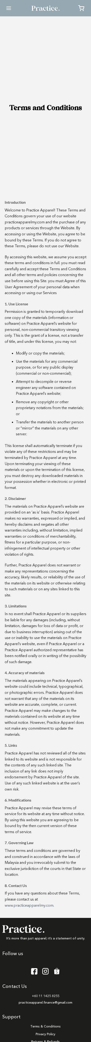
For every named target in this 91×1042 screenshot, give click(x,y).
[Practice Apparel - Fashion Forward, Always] (46, 8)
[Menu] (8, 8)
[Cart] (81, 8)
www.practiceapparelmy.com (29, 905)
